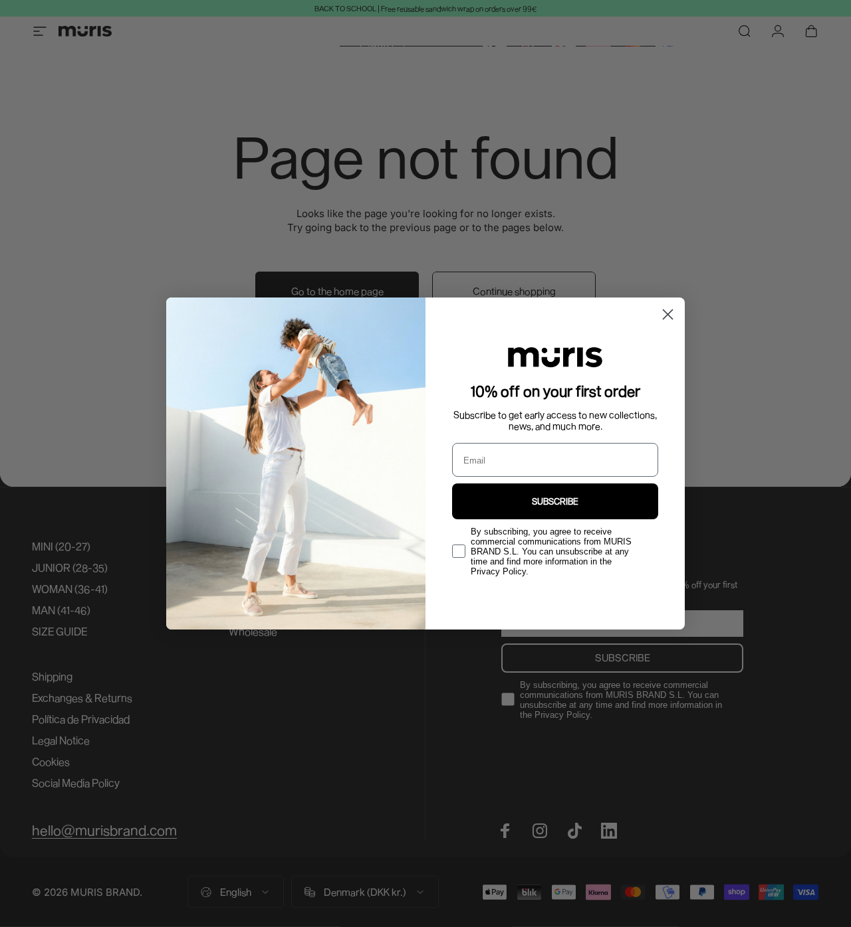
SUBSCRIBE (555, 501)
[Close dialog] (667, 314)
